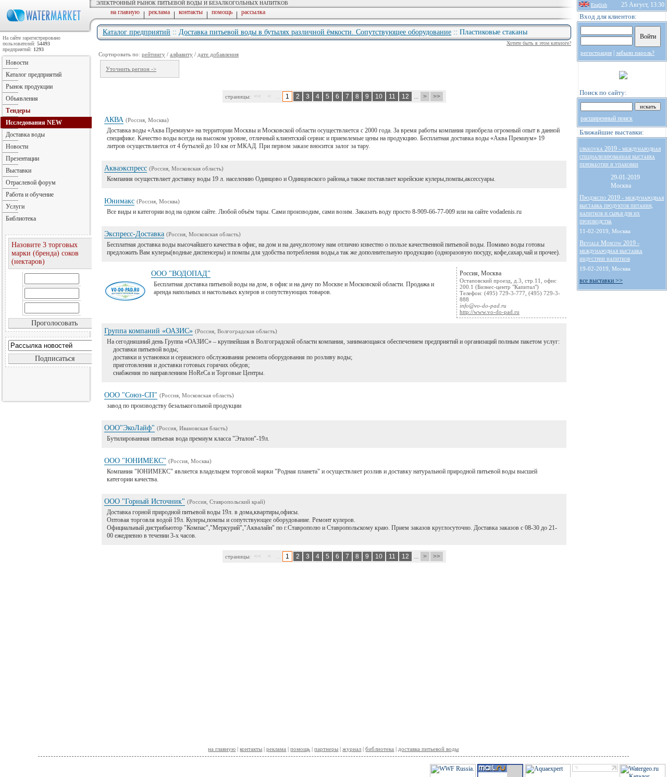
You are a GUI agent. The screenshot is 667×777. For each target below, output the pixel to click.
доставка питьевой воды (428, 749)
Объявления (22, 98)
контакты (191, 12)
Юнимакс (119, 201)
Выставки (18, 170)
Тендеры (18, 110)
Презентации (22, 158)
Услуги (15, 206)
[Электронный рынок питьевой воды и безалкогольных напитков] (46, 30)
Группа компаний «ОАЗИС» (148, 331)
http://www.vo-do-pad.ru (490, 312)
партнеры (326, 749)
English (599, 5)
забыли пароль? (635, 53)
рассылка (253, 12)
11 (392, 96)
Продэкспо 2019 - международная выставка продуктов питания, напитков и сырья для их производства (621, 209)
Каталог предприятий (136, 32)
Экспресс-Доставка (134, 234)
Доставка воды (25, 134)
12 (405, 96)
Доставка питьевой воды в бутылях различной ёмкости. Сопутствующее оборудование (315, 32)
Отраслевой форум (31, 182)
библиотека (379, 749)
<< (257, 96)
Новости (17, 62)
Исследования (34, 122)
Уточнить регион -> (131, 69)
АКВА (113, 120)
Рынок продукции (29, 86)
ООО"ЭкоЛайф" (129, 428)
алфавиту (181, 54)
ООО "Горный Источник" (144, 501)
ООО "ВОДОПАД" (181, 273)
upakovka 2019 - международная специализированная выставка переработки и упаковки (620, 156)
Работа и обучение (30, 194)
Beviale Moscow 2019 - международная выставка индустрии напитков (611, 250)
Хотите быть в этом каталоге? (539, 43)
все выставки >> (601, 280)
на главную (125, 12)
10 (379, 96)
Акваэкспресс (125, 168)
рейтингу (153, 54)
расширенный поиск (606, 118)
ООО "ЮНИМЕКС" (135, 461)
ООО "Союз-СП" (130, 395)
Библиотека (21, 218)
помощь (222, 12)
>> (436, 96)
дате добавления (218, 54)
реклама (159, 12)
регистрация (596, 53)
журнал (351, 749)
